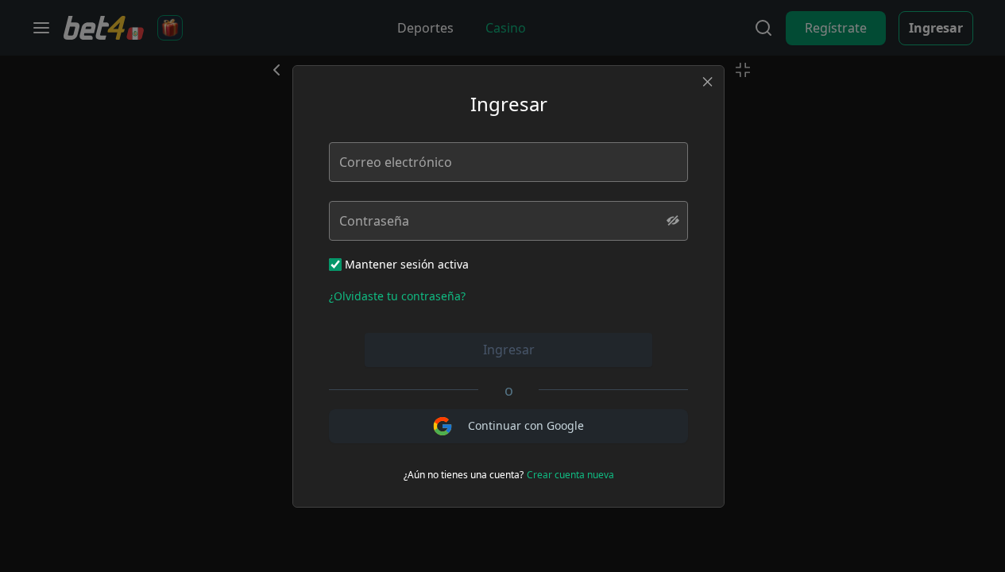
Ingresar (509, 349)
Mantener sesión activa (407, 264)
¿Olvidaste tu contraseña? (397, 295)
